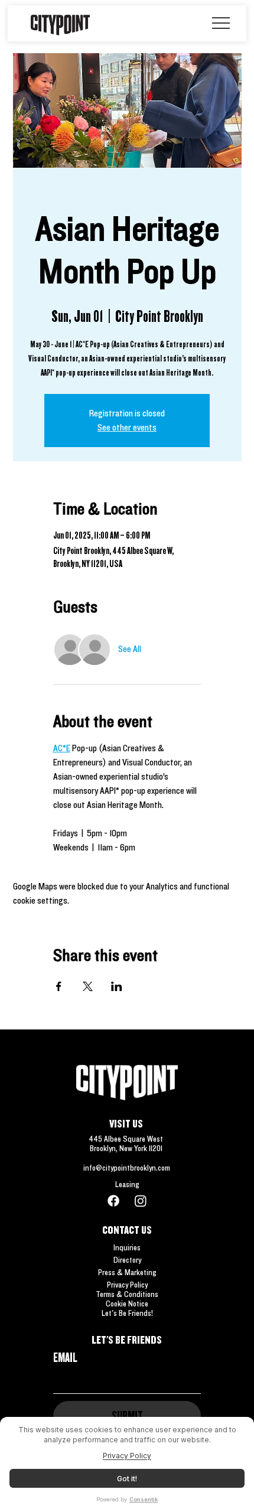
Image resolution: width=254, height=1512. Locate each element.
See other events (127, 427)
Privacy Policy (127, 1284)
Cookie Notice (127, 1303)
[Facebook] (113, 1200)
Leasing (127, 1184)
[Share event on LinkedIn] (116, 986)
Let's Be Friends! (127, 1313)
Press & (111, 1272)
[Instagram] (140, 1200)
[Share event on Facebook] (58, 986)
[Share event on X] (87, 986)
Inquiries (127, 1247)
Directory (127, 1260)
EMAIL (65, 1357)
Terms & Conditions (127, 1294)
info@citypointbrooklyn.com (126, 1167)
